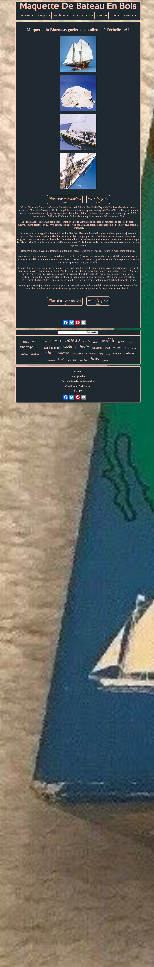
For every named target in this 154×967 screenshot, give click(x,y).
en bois (48, 352)
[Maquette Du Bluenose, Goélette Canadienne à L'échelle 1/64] (78, 54)
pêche (38, 348)
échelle (82, 346)
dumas (131, 342)
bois (95, 358)
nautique (84, 360)
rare (101, 353)
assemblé (91, 353)
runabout (97, 347)
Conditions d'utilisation (78, 386)
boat (127, 348)
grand (122, 341)
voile (86, 341)
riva (61, 359)
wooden (117, 353)
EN (75, 391)
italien (134, 348)
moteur (105, 360)
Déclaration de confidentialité (78, 381)
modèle (107, 340)
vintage (26, 346)
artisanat (77, 353)
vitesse (63, 353)
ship (95, 342)
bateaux (130, 353)
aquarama (39, 341)
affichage (24, 354)
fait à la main (52, 347)
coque (108, 354)
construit (35, 354)
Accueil (78, 371)
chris (107, 347)
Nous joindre (78, 376)
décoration (51, 360)
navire (56, 340)
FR (80, 391)
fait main (72, 359)
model (26, 342)
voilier (117, 347)
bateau (72, 340)
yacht (67, 347)
